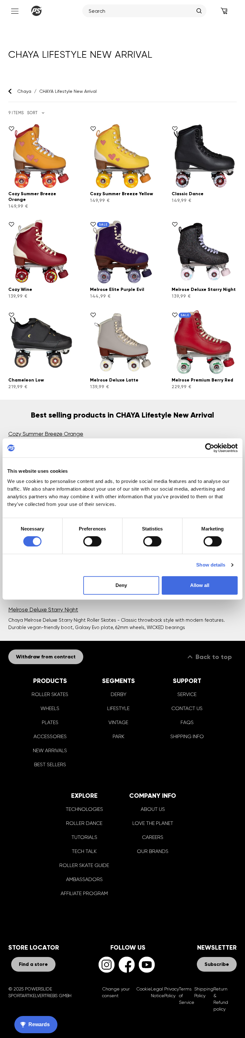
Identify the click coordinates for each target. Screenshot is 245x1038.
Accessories (50, 736)
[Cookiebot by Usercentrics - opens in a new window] (210, 448)
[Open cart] (224, 11)
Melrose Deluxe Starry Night (204, 289)
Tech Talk (84, 851)
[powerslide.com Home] (36, 11)
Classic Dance (188, 193)
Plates (50, 722)
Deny (121, 585)
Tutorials (84, 837)
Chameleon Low (26, 380)
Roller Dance (84, 823)
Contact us (187, 708)
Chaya (24, 91)
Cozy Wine (20, 289)
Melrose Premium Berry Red (202, 380)
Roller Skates (50, 694)
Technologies (84, 809)
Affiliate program (84, 893)
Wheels (50, 708)
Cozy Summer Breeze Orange (45, 434)
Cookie (143, 988)
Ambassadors (84, 879)
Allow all (199, 585)
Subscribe (216, 964)
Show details (210, 564)
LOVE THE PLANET (152, 823)
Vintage (118, 722)
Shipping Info (187, 736)
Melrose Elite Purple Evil (117, 289)
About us (153, 809)
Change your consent (116, 992)
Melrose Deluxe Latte (114, 380)
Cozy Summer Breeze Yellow (121, 193)
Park (118, 736)
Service (187, 694)
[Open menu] (14, 11)
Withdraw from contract (46, 657)
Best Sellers (50, 764)
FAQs (187, 722)
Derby (118, 694)
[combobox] (141, 10)
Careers (152, 837)
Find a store (33, 964)
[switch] (92, 541)
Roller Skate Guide (84, 865)
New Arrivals (50, 750)
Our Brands (152, 851)
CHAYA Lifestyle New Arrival (68, 91)
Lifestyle (118, 708)
